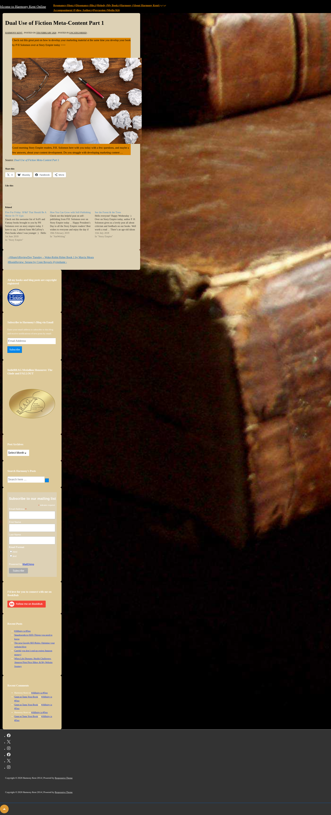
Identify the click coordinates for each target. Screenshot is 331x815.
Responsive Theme (64, 778)
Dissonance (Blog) (86, 5)
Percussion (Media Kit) (106, 10)
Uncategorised (78, 33)
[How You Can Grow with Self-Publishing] (72, 224)
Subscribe (14, 349)
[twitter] (9, 742)
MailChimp (28, 564)
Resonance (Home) (64, 5)
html (15, 551)
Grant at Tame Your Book (26, 696)
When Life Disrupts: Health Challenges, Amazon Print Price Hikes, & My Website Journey (33, 662)
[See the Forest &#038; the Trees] (117, 224)
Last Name (15, 534)
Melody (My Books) (108, 5)
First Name (15, 522)
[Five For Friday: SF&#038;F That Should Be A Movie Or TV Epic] (27, 226)
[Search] (47, 480)
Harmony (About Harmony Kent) (139, 5)
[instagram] (9, 749)
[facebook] (9, 736)
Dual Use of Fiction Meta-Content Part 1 (36, 160)
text (15, 556)
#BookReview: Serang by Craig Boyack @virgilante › (37, 262)
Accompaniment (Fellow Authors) (73, 10)
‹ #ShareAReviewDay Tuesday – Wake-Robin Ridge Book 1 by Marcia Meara (51, 257)
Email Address (18, 509)
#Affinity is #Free (22, 631)
